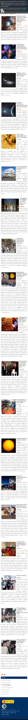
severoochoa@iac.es (10, 709)
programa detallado (16, 668)
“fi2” (26, 376)
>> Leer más (23, 39)
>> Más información (5, 267)
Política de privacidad (5, 716)
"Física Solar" (14, 159)
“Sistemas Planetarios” (21, 110)
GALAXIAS (19, 79)
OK (2, 11)
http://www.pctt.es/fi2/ (5, 394)
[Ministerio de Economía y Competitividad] (7, 702)
